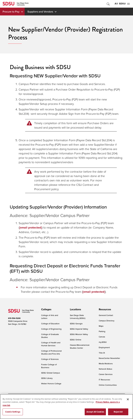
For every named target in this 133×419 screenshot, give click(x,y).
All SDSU (120, 3)
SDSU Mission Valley (79, 334)
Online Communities (108, 385)
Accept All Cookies (95, 411)
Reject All (118, 411)
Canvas (102, 336)
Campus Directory (106, 320)
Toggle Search (108, 4)
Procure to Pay (11, 11)
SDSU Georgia (76, 323)
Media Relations (106, 363)
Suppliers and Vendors (40, 11)
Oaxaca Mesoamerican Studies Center (80, 346)
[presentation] (45, 309)
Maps (101, 326)
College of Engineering (51, 328)
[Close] (127, 399)
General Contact (106, 315)
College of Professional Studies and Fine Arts (51, 352)
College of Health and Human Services (50, 344)
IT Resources (104, 379)
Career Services (106, 374)
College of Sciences (50, 359)
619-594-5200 (14, 318)
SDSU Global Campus (50, 372)
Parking (102, 331)
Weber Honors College (51, 383)
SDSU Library (47, 378)
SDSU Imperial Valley (79, 328)
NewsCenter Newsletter (109, 358)
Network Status (105, 368)
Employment (104, 347)
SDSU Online (75, 339)
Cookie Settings (12, 411)
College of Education (50, 323)
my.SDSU (103, 342)
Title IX (102, 352)
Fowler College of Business (49, 366)
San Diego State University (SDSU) (77, 317)
